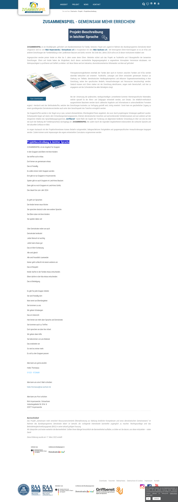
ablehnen (156, 498)
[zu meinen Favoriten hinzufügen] (64, 447)
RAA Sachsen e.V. (100, 50)
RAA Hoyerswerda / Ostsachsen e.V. (60, 50)
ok (148, 498)
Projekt (75, 4)
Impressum (148, 481)
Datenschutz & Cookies (135, 481)
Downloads (103, 481)
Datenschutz (173, 493)
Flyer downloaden (36, 99)
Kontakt (97, 4)
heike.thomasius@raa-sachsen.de (39, 387)
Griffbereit (70, 119)
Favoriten (112, 481)
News (86, 4)
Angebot (64, 4)
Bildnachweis (121, 481)
